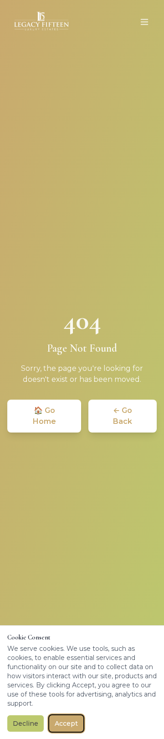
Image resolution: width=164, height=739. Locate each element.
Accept (66, 723)
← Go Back (122, 416)
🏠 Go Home (44, 416)
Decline (25, 723)
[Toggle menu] (144, 22)
